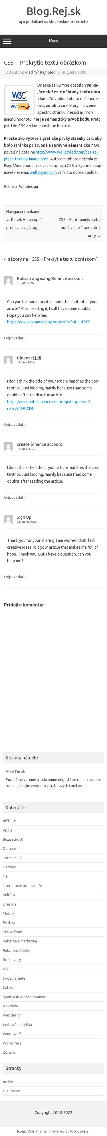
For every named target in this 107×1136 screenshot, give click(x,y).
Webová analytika (17, 1024)
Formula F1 (12, 858)
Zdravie (9, 1052)
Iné (5, 876)
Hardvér (9, 867)
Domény (10, 848)
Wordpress (79, 1131)
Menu (53, 40)
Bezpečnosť (13, 839)
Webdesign (28, 186)
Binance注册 (29, 357)
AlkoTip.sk (15, 771)
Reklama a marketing (20, 941)
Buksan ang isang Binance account (50, 278)
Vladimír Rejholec (40, 72)
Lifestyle (10, 904)
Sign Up (24, 517)
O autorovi (12, 1091)
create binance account (39, 444)
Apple (8, 830)
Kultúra (9, 895)
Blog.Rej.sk (54, 11)
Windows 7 (12, 1034)
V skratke (10, 1006)
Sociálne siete (14, 978)
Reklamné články (16, 950)
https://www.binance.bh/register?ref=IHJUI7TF (48, 322)
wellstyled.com (43, 172)
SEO (6, 969)
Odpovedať (13, 338)
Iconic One (25, 1131)
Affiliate (9, 821)
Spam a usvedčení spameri (25, 997)
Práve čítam (12, 932)
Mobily (8, 913)
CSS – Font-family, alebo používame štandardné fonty (79, 227)
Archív (8, 1082)
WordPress (12, 1043)
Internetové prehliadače (22, 886)
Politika (9, 922)
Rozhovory (12, 960)
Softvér (9, 987)
